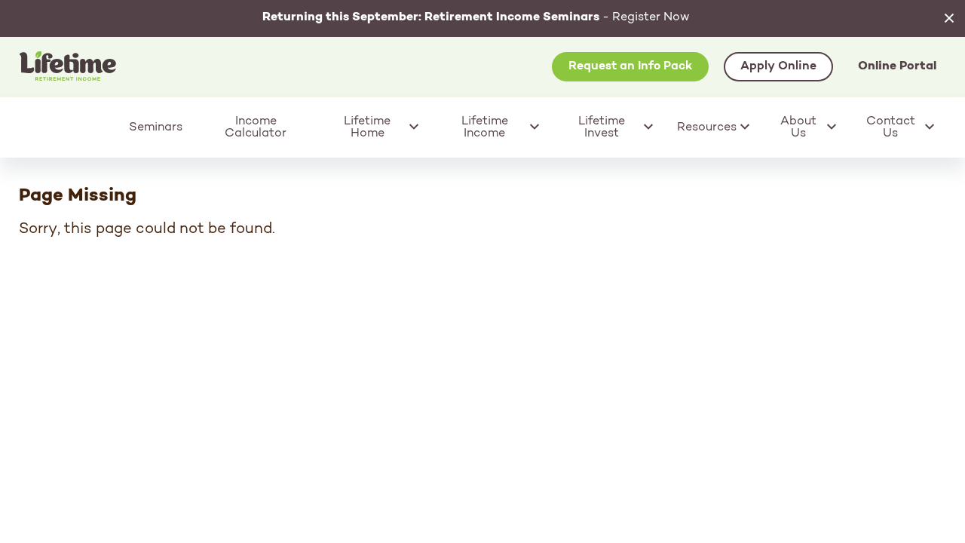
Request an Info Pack (630, 66)
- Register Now (476, 17)
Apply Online (778, 66)
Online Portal (897, 66)
